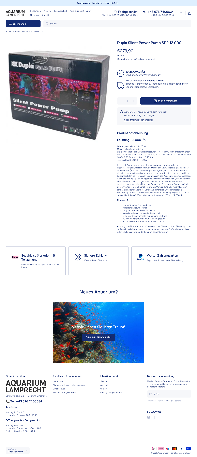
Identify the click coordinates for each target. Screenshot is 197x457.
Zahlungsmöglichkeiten (111, 392)
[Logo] (15, 13)
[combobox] (117, 23)
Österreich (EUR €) (16, 452)
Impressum (58, 381)
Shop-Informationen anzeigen (138, 119)
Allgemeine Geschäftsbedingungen (69, 385)
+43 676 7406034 (161, 12)
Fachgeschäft (128, 12)
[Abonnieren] (187, 394)
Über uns (104, 381)
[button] (189, 13)
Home (8, 31)
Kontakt (103, 388)
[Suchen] (45, 23)
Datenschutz (59, 388)
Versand (121, 59)
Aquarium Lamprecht (166, 453)
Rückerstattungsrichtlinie (64, 392)
